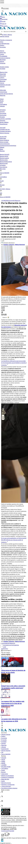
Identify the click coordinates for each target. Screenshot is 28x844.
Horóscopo (3, 115)
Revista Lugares (4, 158)
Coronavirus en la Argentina (11, 645)
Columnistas (3, 92)
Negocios (17, 200)
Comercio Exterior (5, 58)
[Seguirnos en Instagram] (2, 801)
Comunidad (3, 79)
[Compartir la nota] (2, 310)
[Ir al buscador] (2, 11)
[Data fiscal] (2, 841)
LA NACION (4, 200)
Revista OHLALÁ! (4, 154)
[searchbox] (13, 31)
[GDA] (5, 836)
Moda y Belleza (4, 122)
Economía (11, 200)
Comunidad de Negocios (8, 643)
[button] (14, 112)
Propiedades (3, 56)
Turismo (2, 111)
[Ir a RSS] (2, 806)
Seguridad (3, 74)
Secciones (4, 19)
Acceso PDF (3, 136)
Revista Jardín (4, 163)
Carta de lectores (5, 144)
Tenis (1, 102)
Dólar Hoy (3, 52)
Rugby (2, 101)
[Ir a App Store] (5, 815)
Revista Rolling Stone (6, 161)
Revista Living (4, 160)
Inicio (3, 17)
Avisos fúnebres (4, 140)
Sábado (2, 147)
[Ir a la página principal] (14, 15)
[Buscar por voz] (25, 31)
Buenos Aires (3, 72)
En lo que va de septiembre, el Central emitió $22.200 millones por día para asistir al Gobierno (13, 540)
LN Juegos (3, 110)
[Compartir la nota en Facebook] (2, 315)
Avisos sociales (4, 142)
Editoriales (3, 90)
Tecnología (3, 113)
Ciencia (2, 83)
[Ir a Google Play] (5, 811)
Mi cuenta (4, 26)
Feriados (2, 117)
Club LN (4, 24)
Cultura (2, 77)
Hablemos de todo (5, 85)
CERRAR (2, 1)
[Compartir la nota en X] (4, 315)
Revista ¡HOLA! (4, 156)
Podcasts (2, 120)
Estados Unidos (4, 67)
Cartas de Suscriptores (6, 94)
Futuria (2, 51)
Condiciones (4, 831)
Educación (3, 76)
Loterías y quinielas (5, 119)
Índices (2, 61)
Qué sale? (2, 127)
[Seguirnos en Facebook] (2, 792)
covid (4, 647)
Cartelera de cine (5, 129)
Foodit (3, 21)
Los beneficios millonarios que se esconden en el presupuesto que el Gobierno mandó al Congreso (13, 363)
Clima (1, 42)
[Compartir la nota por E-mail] (6, 315)
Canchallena (3, 104)
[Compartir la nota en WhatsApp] (4, 310)
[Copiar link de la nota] (2, 312)
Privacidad (11, 831)
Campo (2, 54)
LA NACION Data (4, 43)
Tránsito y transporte (6, 40)
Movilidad (3, 60)
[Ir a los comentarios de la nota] (4, 308)
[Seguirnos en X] (2, 797)
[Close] (2, 723)
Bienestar (2, 81)
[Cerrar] (25, 29)
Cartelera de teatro (5, 131)
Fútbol (2, 99)
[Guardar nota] (2, 308)
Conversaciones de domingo (8, 145)
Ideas (1, 149)
